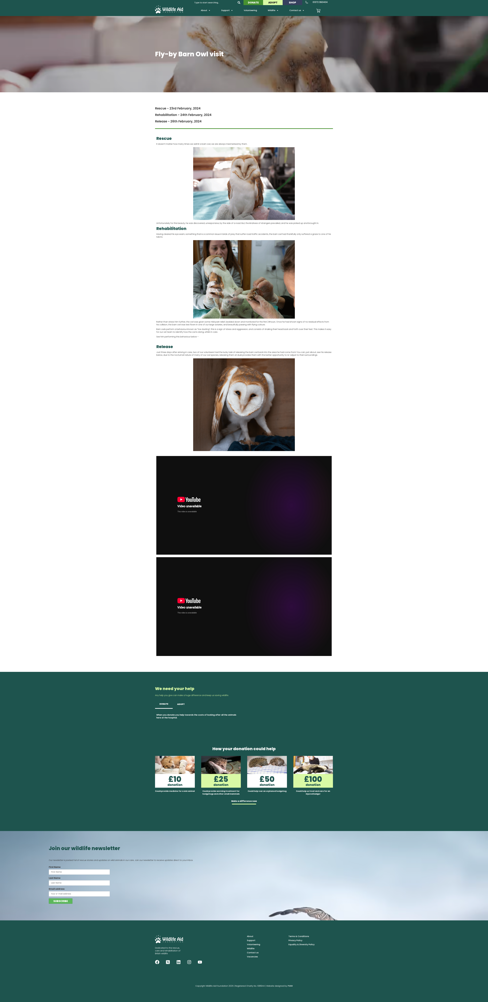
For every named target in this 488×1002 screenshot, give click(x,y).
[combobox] (214, 2)
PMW (290, 985)
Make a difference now (244, 801)
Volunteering (250, 10)
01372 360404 (320, 2)
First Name (54, 867)
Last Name (54, 878)
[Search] (239, 2)
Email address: (57, 888)
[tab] (164, 704)
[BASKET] (318, 10)
